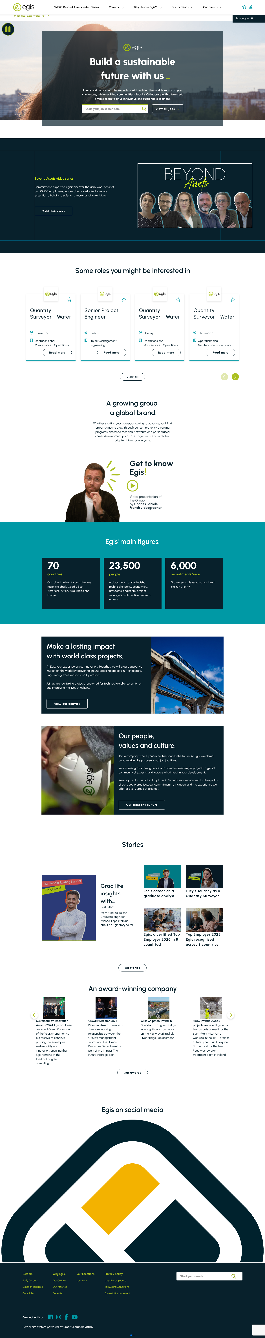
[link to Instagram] (58, 1317)
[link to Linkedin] (50, 1317)
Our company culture (142, 804)
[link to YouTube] (75, 1317)
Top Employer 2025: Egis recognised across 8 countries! (204, 939)
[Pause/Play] (8, 29)
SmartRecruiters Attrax (78, 1327)
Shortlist (68, 299)
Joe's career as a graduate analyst (159, 893)
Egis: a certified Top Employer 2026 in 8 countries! (162, 939)
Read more (57, 352)
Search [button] (143, 108)
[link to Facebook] (66, 1317)
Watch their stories (53, 211)
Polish (239, 34)
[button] (122, 7)
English (240, 23)
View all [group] (132, 377)
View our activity (67, 703)
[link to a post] (69, 908)
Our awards (132, 1072)
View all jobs (165, 109)
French (240, 28)
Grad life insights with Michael (112, 894)
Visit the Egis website (22, 15)
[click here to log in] (250, 7)
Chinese (241, 39)
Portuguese (243, 44)
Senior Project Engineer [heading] (101, 313)
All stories (132, 967)
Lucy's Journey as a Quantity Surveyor (203, 893)
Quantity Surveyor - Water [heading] (50, 313)
